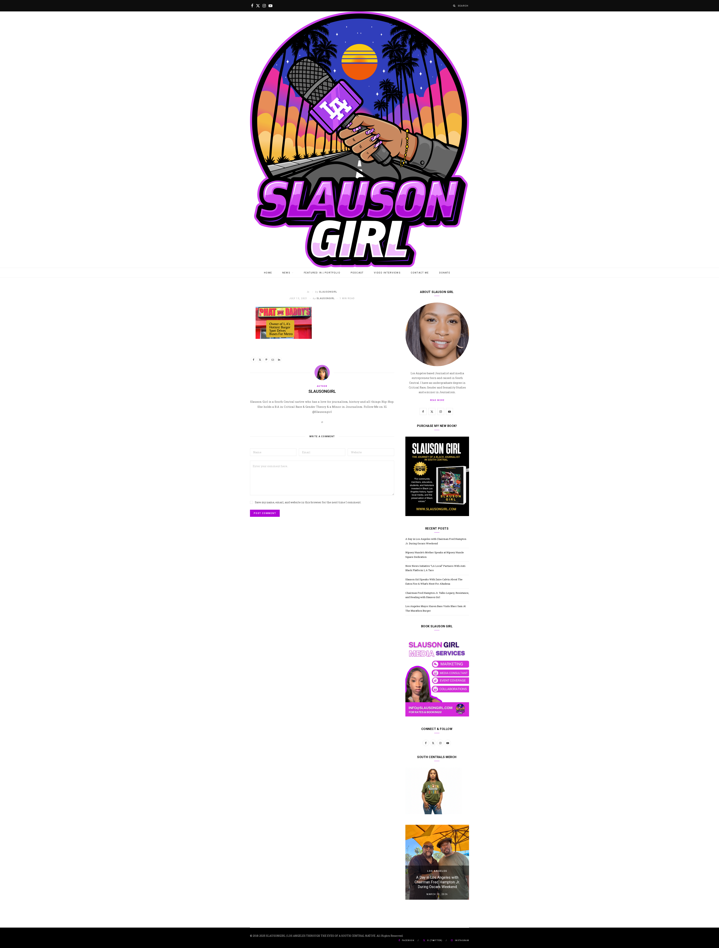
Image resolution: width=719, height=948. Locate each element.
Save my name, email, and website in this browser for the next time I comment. (308, 502)
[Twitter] (260, 359)
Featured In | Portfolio (322, 272)
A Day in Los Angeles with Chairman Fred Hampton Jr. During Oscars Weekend (437, 882)
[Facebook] (253, 359)
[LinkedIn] (279, 359)
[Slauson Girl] (359, 139)
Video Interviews (387, 272)
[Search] (454, 5)
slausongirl (328, 292)
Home (268, 272)
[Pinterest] (266, 359)
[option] (437, 862)
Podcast (357, 272)
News (286, 272)
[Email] (272, 359)
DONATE (444, 272)
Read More (437, 400)
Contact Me (420, 272)
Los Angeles (437, 871)
